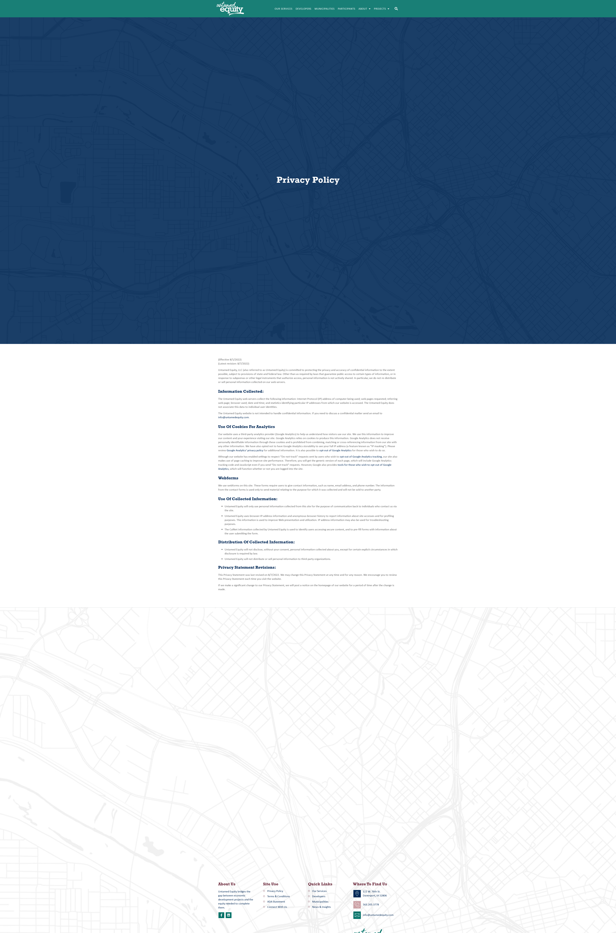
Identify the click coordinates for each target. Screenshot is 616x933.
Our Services (283, 8)
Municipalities (325, 8)
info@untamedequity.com (233, 417)
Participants (346, 8)
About (363, 8)
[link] (221, 915)
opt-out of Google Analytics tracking (361, 456)
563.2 (366, 904)
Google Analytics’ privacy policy (245, 450)
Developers (303, 8)
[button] (396, 8)
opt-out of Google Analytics (335, 450)
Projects (380, 8)
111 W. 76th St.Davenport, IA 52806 (375, 893)
